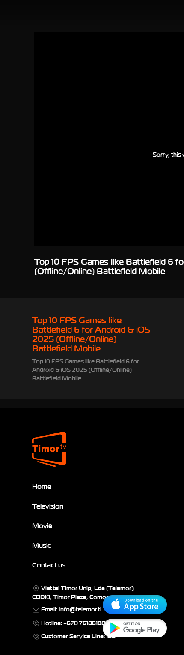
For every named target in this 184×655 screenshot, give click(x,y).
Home (41, 486)
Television (47, 505)
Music (41, 545)
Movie (42, 525)
